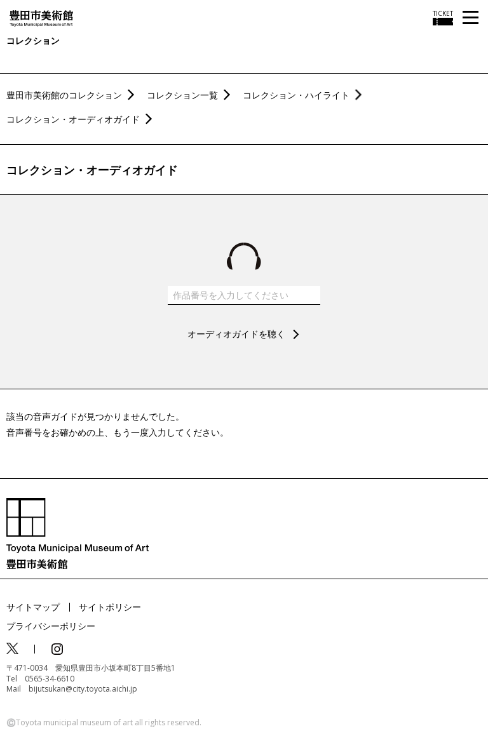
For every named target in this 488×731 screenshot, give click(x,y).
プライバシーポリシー (50, 626)
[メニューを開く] (470, 18)
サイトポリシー (110, 607)
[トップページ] (41, 17)
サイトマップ (33, 607)
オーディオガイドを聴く (236, 334)
